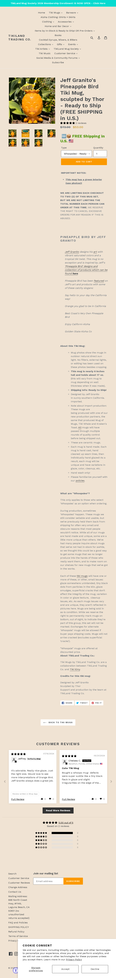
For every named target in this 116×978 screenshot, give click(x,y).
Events (72, 44)
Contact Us (14, 891)
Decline (95, 969)
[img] (18, 754)
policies (80, 480)
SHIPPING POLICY (18, 927)
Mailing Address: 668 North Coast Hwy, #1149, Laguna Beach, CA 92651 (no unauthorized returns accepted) (18, 907)
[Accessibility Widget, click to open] (16, 970)
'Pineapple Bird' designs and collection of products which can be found (86, 270)
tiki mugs (82, 575)
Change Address (17, 887)
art (95, 251)
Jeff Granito (72, 251)
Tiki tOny (75, 669)
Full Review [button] (17, 799)
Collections (45, 44)
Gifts (60, 44)
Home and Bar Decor (57, 26)
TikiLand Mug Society (66, 48)
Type (64, 147)
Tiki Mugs (55, 12)
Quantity (98, 147)
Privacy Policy (74, 959)
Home (41, 12)
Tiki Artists (41, 48)
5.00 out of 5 (66, 822)
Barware (71, 12)
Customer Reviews (19, 882)
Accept (65, 969)
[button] (68, 123)
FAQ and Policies (18, 922)
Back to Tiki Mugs (60, 722)
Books (58, 35)
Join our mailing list (45, 873)
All (79, 427)
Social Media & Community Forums (57, 57)
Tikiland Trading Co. (19, 37)
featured (99, 280)
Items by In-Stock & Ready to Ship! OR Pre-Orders (64, 30)
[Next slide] (111, 781)
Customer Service (65, 53)
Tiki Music (45, 53)
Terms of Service (18, 936)
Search (12, 873)
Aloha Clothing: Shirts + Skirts (58, 17)
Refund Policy (16, 931)
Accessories (65, 21)
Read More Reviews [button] (58, 810)
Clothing (47, 21)
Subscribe (58, 62)
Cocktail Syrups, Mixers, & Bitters (58, 39)
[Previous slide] (4, 781)
